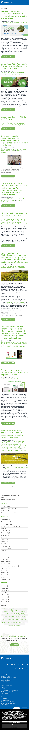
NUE (19, 623)
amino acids (13, 617)
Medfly (8, 608)
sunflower (18, 613)
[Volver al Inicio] (6, 2)
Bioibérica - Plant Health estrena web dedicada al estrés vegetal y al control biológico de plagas (12, 434)
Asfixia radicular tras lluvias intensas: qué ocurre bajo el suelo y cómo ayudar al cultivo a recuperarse (14, 15)
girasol (22, 613)
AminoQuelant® (5, 151)
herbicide (4, 619)
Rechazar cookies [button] (14, 724)
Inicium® (25, 22)
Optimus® (10, 224)
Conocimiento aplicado (15, 22)
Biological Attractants (5, 614)
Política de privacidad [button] (6, 719)
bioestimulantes (5, 298)
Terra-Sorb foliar (22, 610)
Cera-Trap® (21, 221)
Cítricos (13, 342)
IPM (20, 622)
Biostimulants (11, 616)
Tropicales (22, 345)
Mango (20, 608)
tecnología (9, 467)
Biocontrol (23, 616)
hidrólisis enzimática (5, 620)
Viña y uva (9, 346)
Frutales (18, 342)
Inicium (19, 418)
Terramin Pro (13, 620)
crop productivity (15, 619)
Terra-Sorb (6, 617)
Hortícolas (14, 343)
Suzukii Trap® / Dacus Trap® (8, 222)
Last (18, 487)
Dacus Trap (7, 613)
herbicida (18, 620)
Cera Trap (23, 612)
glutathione (15, 623)
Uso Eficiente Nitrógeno (7, 611)
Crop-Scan (17, 616)
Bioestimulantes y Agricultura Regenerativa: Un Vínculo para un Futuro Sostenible (14, 66)
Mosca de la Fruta (12, 625)
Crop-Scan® (4, 449)
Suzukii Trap (24, 622)
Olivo (2, 345)
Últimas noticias (5, 149)
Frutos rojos (15, 345)
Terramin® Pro (5, 72)
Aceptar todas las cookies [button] (14, 722)
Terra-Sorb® (4, 22)
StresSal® (14, 74)
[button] (27, 2)
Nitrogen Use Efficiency (23, 614)
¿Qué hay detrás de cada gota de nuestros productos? (14, 214)
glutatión (3, 608)
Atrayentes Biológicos (8, 623)
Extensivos (8, 345)
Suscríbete (14, 645)
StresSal (21, 619)
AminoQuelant (6, 610)
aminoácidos (14, 614)
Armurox (13, 613)
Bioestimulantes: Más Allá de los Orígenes (13, 118)
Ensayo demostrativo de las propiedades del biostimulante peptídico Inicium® (14, 372)
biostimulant (23, 617)
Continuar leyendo (8, 56)
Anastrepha (4, 622)
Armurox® (3, 224)
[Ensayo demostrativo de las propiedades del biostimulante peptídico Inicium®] (14, 386)
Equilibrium (25, 608)
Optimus (18, 617)
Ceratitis (14, 610)
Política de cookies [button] (18, 718)
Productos (22, 219)
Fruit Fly (9, 619)
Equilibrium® (21, 74)
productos (16, 467)
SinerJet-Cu (18, 625)
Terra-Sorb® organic (12, 302)
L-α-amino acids (15, 611)
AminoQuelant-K (24, 620)
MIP (25, 619)
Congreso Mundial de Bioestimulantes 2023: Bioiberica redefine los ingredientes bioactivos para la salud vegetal (14, 140)
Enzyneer (5, 616)
